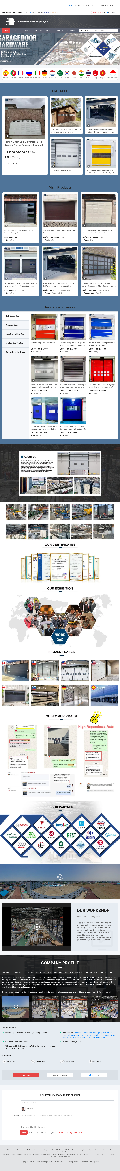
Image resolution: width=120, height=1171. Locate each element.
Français (36, 1154)
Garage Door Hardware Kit (95, 1037)
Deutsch (62, 1154)
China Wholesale (57, 1150)
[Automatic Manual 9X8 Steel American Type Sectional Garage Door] (60, 210)
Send (24, 1132)
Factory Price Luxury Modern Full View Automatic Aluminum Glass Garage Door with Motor (98, 284)
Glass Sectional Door (93, 1035)
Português (27, 1154)
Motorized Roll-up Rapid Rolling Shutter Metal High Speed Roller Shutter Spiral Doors (44, 387)
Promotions (70, 30)
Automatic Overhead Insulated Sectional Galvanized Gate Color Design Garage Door (98, 231)
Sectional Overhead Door (76, 1037)
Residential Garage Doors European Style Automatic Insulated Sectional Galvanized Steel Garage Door (66, 130)
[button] (58, 62)
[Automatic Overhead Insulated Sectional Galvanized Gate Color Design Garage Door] (99, 210)
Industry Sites (82, 1150)
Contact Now (12, 163)
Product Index (107, 1150)
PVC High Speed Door (101, 1033)
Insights (64, 1152)
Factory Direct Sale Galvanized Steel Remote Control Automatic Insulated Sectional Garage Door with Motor (24, 143)
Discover (48, 30)
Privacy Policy (94, 1162)
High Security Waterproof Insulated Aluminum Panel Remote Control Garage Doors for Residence (20, 284)
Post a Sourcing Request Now (70, 1132)
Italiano (54, 1154)
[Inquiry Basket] (96, 5)
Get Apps (103, 5)
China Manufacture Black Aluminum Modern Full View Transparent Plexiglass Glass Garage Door (101, 130)
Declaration (84, 1162)
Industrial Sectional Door (83, 1033)
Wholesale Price (70, 1150)
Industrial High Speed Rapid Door (43, 343)
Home (6, 30)
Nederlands (71, 1154)
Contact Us (59, 30)
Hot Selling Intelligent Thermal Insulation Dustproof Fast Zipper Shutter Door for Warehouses (44, 428)
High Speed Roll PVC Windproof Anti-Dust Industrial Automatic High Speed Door (100, 171)
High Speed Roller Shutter (76, 1035)
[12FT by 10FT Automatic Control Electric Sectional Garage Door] (21, 210)
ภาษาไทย (105, 1154)
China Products (21, 1150)
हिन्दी (98, 1154)
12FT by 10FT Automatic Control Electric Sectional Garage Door (18, 231)
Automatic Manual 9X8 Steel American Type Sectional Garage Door (59, 231)
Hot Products (10, 1150)
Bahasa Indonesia (64, 1157)
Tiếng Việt (53, 1157)
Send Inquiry (97, 12)
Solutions (38, 30)
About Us (28, 30)
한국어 (85, 1154)
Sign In (70, 5)
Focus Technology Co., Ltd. (44, 1162)
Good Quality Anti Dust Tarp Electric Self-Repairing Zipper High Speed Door (73, 428)
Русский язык (45, 1154)
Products (17, 30)
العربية (79, 1154)
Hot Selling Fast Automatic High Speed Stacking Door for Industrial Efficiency (102, 387)
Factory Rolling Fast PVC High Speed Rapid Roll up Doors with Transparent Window (73, 345)
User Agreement (73, 1162)
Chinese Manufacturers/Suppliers (39, 1150)
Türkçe (112, 1154)
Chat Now (111, 12)
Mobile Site (56, 1152)
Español (19, 1154)
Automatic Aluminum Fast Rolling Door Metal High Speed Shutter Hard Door (73, 387)
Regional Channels (95, 1150)
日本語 (92, 1154)
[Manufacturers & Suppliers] (17, 4)
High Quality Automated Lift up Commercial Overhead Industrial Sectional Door (63, 171)
